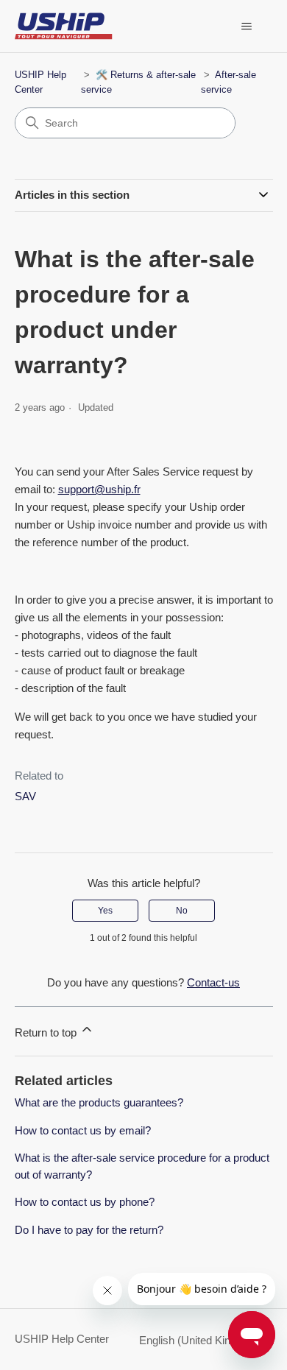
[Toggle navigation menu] (247, 26)
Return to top (47, 1032)
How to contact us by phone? (85, 1202)
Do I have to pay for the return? (89, 1230)
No (182, 910)
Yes (105, 910)
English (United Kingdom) (201, 1340)
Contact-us (213, 982)
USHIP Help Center (62, 1338)
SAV (25, 796)
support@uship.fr (99, 489)
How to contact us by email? (83, 1130)
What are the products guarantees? (99, 1102)
